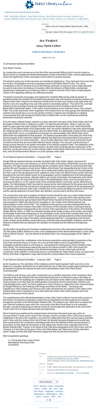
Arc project (38, 19)
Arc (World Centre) (24, 19)
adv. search (38, 391)
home (36, 386)
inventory (59, 391)
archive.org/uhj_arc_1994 (67, 359)
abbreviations (51, 394)
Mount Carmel (49, 19)
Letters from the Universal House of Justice (22, 12)
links (61, 394)
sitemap (43, 386)
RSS (53, 397)
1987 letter (77, 32)
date (55, 389)
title (50, 389)
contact (46, 397)
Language (42, 363)
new (59, 397)
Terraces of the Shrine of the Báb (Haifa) (72, 19)
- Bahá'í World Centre (17, 16)
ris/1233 (85, 373)
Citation (78, 373)
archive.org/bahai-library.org (82, 361)
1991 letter (90, 32)
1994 (13, 19)
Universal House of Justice (48, 51)
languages (49, 391)
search (37, 389)
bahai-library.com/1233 (64, 373)
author (44, 389)
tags (61, 389)
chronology (59, 386)
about (38, 397)
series (50, 386)
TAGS (6, 16)
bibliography (39, 394)
